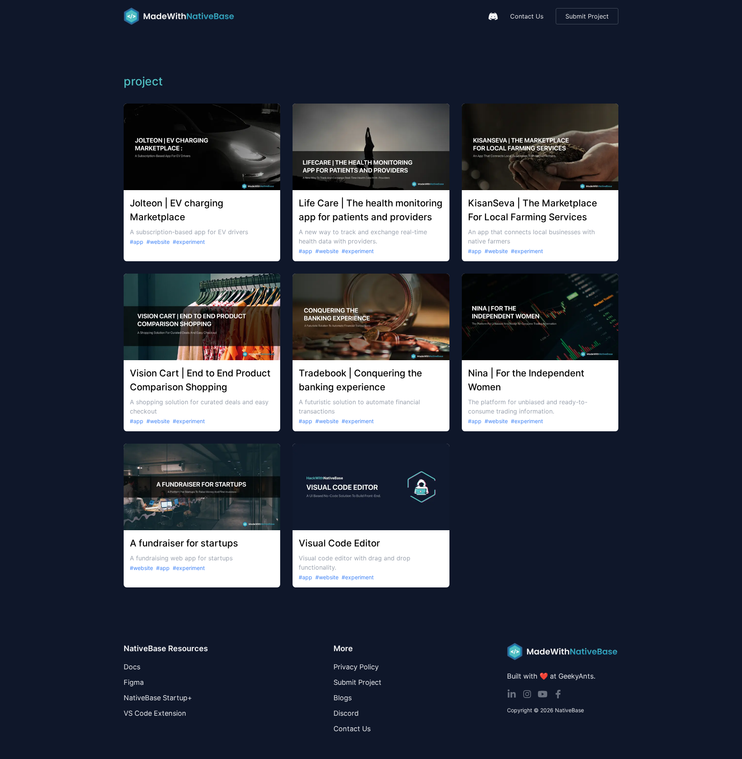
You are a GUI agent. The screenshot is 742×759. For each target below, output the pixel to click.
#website (158, 241)
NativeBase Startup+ (158, 698)
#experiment (189, 241)
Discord (346, 713)
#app (136, 241)
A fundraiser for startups (184, 543)
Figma (134, 682)
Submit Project (587, 16)
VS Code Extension (155, 713)
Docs (132, 667)
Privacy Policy (356, 667)
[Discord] (493, 16)
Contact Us (526, 16)
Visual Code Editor (339, 543)
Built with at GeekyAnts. (551, 676)
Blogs (343, 698)
